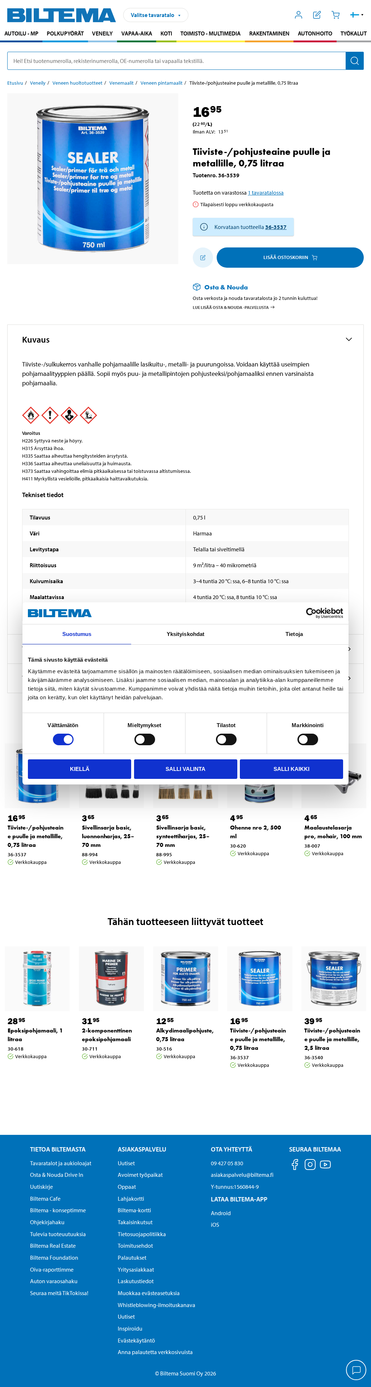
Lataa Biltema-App (239, 1199)
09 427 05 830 (227, 1163)
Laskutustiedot (136, 1281)
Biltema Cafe (45, 1198)
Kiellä (79, 769)
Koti (166, 33)
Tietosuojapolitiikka (142, 1234)
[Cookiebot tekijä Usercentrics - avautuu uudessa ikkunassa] (311, 613)
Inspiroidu (130, 1328)
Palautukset (132, 1257)
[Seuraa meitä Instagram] (310, 1166)
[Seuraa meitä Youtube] (325, 1168)
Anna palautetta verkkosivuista (155, 1352)
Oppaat (127, 1186)
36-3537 (276, 226)
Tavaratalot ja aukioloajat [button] (60, 1163)
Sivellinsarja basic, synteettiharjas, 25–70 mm (182, 836)
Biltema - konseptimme (58, 1210)
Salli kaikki (291, 769)
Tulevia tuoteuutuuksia (58, 1234)
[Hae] (355, 61)
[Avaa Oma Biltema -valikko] (298, 15)
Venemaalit (121, 83)
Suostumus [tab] (77, 634)
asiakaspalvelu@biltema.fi (242, 1174)
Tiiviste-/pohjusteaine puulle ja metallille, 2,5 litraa (332, 1039)
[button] (357, 15)
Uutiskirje (41, 1186)
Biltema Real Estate (53, 1245)
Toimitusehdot (135, 1245)
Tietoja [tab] (294, 634)
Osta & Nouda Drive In (56, 1174)
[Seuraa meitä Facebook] (295, 1166)
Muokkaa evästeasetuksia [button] (149, 1293)
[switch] (144, 739)
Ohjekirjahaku (47, 1222)
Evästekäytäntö (136, 1340)
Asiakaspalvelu (142, 1149)
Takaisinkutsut (135, 1222)
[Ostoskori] (335, 15)
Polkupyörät (65, 33)
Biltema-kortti (134, 1210)
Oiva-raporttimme (52, 1269)
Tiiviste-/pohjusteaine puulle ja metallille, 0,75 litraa (35, 836)
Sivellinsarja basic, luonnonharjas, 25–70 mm (108, 836)
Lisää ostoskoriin (285, 257)
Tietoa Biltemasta (58, 1149)
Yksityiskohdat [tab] (185, 634)
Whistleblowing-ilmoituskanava (156, 1304)
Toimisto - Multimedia (210, 33)
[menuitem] (21, 34)
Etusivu (15, 83)
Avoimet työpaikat (140, 1174)
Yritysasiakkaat (136, 1269)
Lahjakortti (131, 1198)
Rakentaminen (269, 33)
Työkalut (354, 33)
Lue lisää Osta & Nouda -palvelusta (231, 307)
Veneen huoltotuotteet (78, 83)
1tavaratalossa (266, 192)
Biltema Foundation (54, 1257)
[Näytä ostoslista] (317, 15)
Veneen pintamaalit (162, 83)
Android (221, 1213)
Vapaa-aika (136, 33)
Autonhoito (315, 33)
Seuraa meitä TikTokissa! (59, 1293)
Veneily (102, 33)
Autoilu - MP (21, 33)
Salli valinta (185, 769)
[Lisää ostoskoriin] (203, 257)
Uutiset (126, 1163)
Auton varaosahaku (54, 1281)
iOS (215, 1224)
